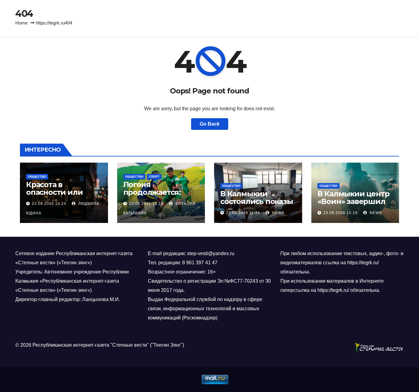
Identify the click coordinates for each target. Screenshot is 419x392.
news (277, 213)
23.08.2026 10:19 (340, 213)
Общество (37, 176)
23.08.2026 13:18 (146, 204)
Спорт (154, 176)
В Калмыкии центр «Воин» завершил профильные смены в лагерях (353, 205)
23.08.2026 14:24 (49, 204)
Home (21, 22)
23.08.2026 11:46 (243, 213)
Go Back (210, 123)
